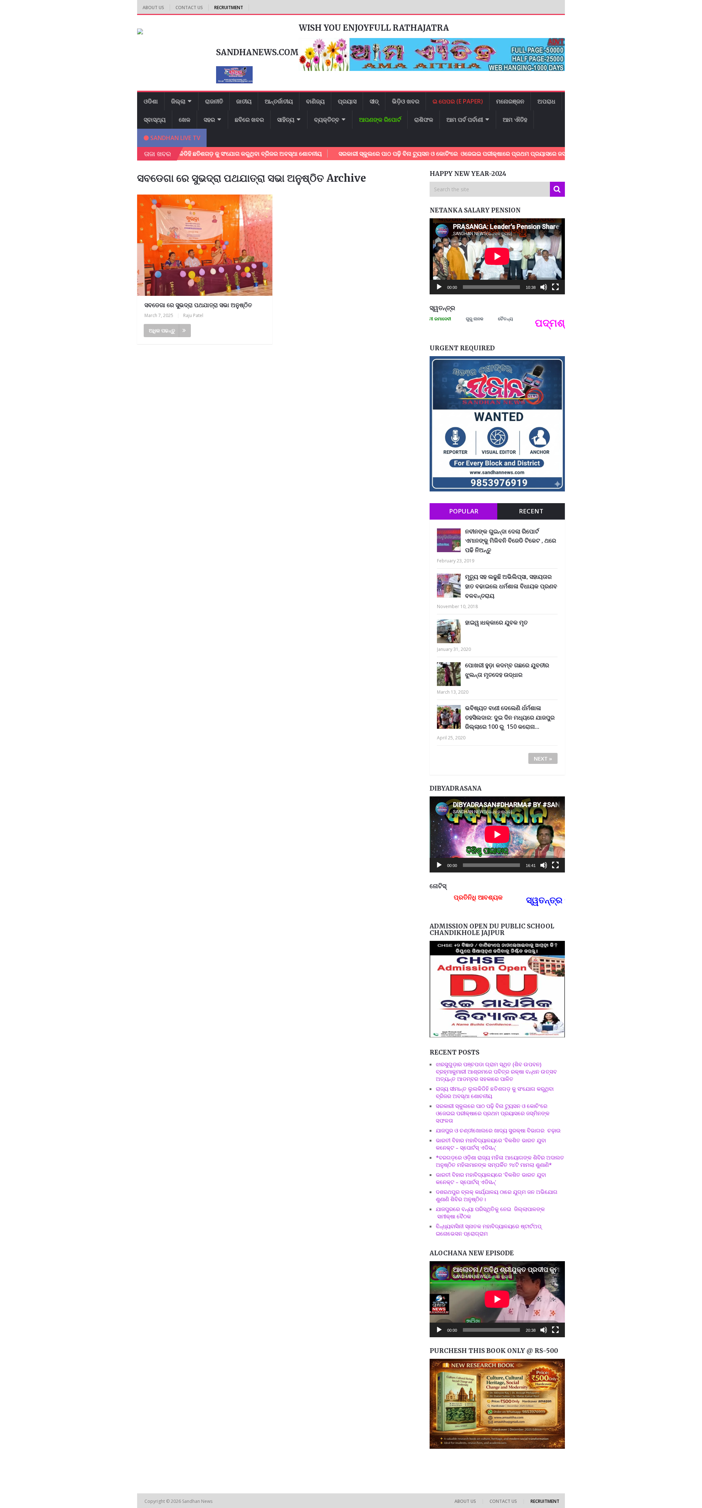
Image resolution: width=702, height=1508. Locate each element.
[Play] (439, 287)
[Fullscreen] (555, 287)
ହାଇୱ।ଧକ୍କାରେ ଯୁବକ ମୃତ (496, 622)
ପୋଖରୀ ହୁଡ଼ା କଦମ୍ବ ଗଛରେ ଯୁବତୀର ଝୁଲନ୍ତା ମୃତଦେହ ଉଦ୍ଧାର (507, 670)
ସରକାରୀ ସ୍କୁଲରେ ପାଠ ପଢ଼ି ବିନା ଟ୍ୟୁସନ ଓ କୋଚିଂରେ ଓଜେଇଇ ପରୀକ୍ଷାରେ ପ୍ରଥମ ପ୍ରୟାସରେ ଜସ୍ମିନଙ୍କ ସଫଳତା (420, 154)
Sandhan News (198, 1501)
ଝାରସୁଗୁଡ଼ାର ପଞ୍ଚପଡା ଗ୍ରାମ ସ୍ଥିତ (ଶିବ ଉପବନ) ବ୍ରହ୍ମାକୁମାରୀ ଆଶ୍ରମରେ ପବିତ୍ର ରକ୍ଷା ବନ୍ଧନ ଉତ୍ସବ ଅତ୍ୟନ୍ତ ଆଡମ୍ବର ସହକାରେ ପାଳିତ (496, 1071)
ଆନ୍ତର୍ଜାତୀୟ (279, 101)
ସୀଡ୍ (374, 101)
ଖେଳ (184, 120)
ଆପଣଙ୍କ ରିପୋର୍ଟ (380, 120)
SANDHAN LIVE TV (174, 138)
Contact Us (189, 7)
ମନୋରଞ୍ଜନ (510, 101)
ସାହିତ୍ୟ (285, 120)
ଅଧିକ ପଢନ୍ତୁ (162, 330)
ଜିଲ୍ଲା (178, 101)
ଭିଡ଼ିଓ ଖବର (405, 101)
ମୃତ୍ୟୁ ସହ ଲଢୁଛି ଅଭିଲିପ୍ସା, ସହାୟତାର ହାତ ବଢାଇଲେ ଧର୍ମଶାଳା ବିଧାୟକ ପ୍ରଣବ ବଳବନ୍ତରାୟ (511, 586)
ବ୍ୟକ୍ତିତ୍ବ (326, 120)
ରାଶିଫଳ (423, 120)
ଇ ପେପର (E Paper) (458, 101)
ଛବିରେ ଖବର (249, 120)
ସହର (209, 120)
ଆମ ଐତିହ (515, 120)
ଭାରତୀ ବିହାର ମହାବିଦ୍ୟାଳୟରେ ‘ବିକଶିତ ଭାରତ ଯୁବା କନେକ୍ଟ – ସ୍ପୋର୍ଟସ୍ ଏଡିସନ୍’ (491, 1143)
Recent (531, 511)
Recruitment (228, 7)
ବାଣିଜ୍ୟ (315, 101)
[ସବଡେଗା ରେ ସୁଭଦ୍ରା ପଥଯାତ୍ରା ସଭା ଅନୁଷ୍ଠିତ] (204, 245)
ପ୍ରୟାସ (347, 101)
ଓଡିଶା (151, 101)
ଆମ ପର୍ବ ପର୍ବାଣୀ (464, 120)
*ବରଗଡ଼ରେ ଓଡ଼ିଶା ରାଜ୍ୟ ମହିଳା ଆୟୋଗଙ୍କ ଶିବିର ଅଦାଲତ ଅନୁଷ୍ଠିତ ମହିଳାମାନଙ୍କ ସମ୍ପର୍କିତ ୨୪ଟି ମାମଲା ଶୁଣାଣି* (500, 1161)
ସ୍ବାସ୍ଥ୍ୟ (155, 120)
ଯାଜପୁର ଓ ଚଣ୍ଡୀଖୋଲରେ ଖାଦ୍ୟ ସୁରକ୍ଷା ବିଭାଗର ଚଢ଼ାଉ (498, 1130)
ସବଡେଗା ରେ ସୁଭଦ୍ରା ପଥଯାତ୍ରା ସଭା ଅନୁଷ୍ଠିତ (198, 305)
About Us (153, 7)
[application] (497, 256)
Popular (463, 511)
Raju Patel (193, 315)
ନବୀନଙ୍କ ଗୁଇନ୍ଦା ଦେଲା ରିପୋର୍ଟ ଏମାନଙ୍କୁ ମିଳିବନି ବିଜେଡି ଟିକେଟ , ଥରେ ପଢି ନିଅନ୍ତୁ (510, 540)
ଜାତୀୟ (244, 101)
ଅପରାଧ (546, 101)
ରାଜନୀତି (214, 101)
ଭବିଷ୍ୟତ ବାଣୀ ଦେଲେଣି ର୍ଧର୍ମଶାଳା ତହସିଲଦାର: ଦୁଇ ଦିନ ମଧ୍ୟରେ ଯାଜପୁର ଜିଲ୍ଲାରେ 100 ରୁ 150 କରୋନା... (510, 717)
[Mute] (543, 287)
